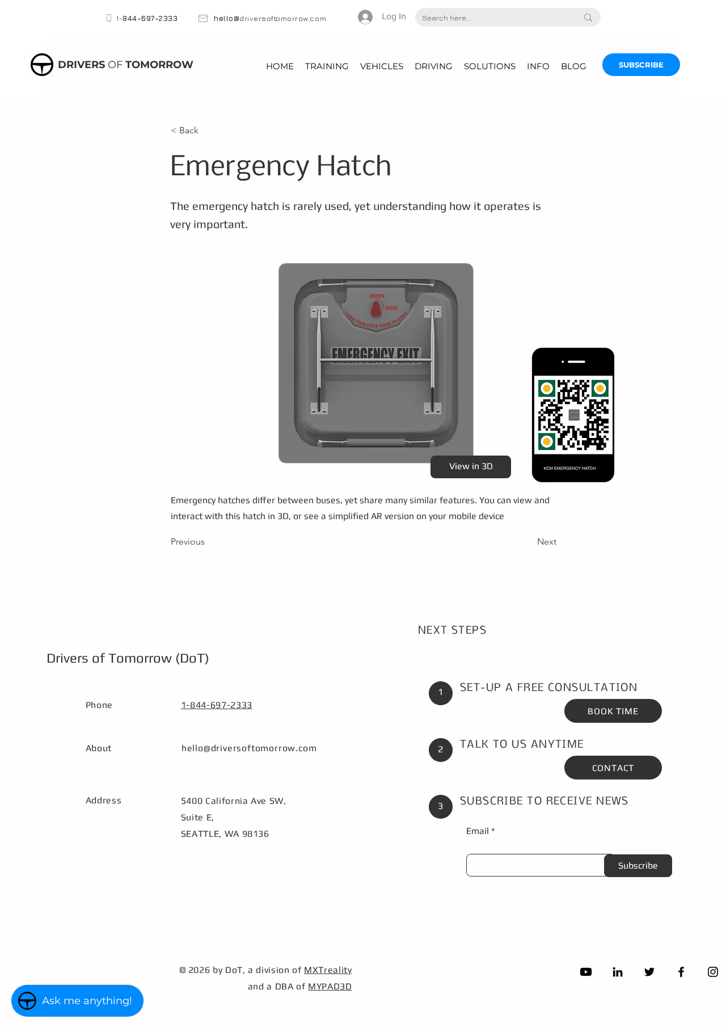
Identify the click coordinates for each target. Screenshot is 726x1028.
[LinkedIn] (617, 972)
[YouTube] (586, 972)
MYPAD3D (330, 986)
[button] (327, 66)
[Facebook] (681, 972)
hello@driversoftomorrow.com (249, 748)
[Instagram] (713, 972)
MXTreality (328, 969)
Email (477, 831)
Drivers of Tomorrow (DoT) (128, 657)
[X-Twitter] (649, 972)
